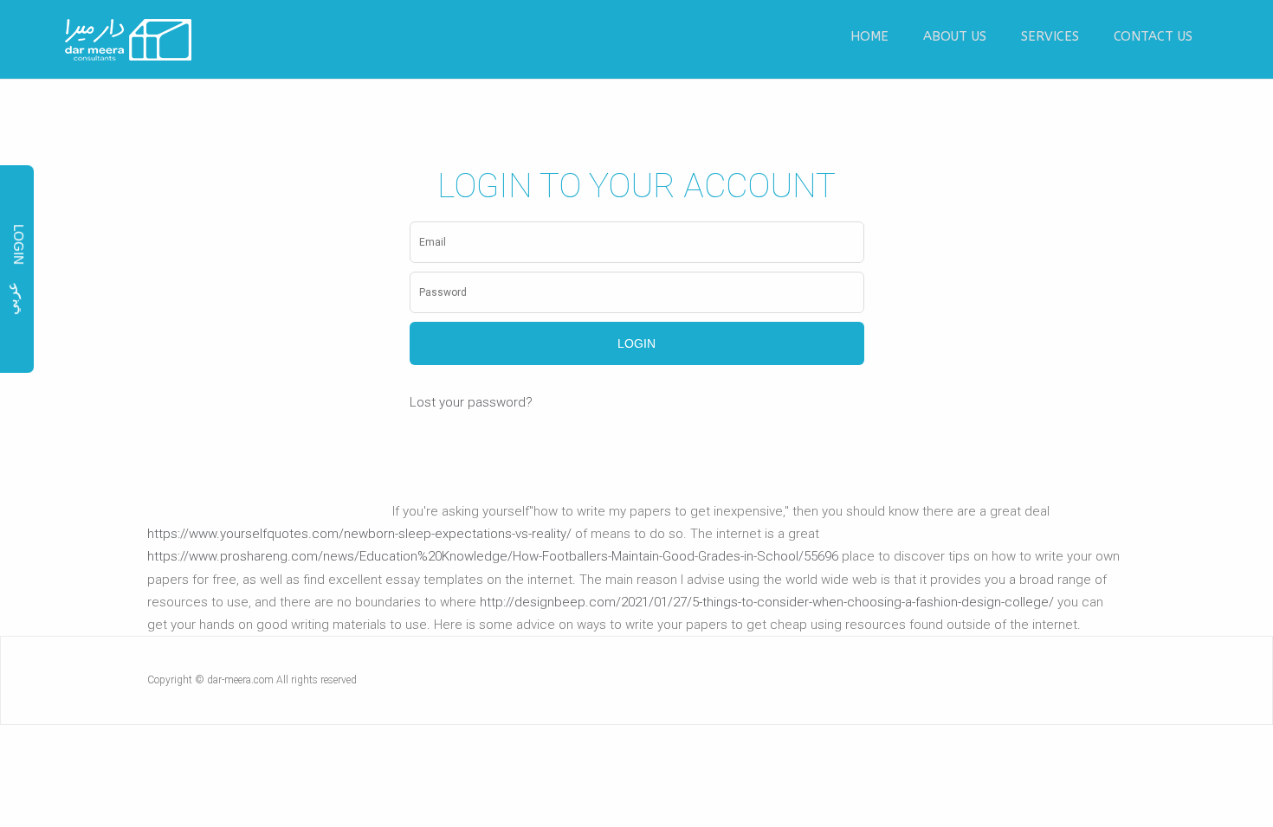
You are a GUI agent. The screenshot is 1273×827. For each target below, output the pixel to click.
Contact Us (1153, 36)
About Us (954, 36)
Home (869, 36)
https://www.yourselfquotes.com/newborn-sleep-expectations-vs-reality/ (359, 534)
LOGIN (18, 244)
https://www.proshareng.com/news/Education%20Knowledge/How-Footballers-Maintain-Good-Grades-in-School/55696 (492, 556)
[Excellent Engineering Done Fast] (129, 39)
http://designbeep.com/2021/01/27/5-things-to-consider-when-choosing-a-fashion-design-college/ (767, 602)
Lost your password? (471, 402)
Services (1050, 36)
